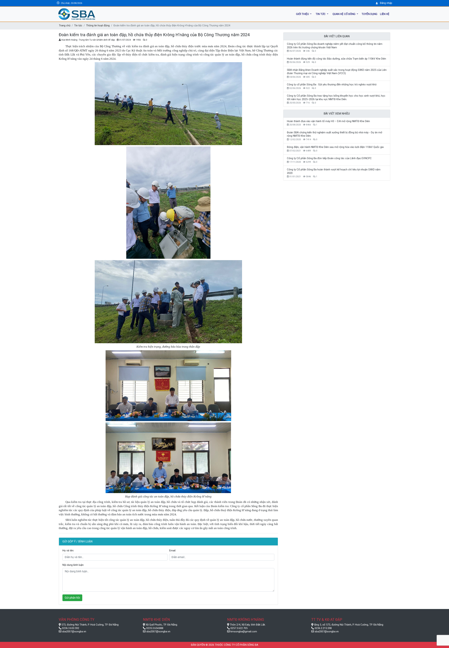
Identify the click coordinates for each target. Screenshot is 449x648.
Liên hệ (384, 13)
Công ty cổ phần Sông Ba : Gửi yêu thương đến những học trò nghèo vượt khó (332, 84)
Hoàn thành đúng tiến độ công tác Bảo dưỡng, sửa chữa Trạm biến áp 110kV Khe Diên (336, 58)
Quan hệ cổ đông (344, 13)
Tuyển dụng (369, 13)
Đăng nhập (386, 3)
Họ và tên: (68, 550)
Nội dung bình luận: (73, 564)
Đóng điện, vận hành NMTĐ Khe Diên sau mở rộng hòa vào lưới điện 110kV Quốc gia (335, 147)
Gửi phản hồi (72, 597)
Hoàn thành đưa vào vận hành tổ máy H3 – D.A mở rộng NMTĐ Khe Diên (328, 121)
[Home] (93, 14)
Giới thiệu (303, 13)
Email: (172, 550)
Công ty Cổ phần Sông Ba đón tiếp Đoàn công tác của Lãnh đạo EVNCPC (329, 158)
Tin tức (321, 13)
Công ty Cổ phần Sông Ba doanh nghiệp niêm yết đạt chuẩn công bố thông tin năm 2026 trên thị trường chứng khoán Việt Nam (334, 45)
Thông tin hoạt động (98, 25)
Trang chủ (64, 25)
